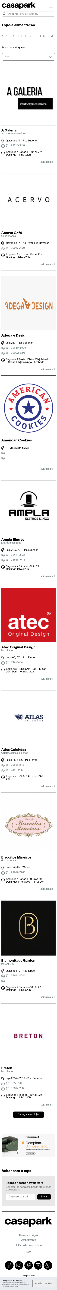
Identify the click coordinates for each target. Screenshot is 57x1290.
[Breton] (28, 1037)
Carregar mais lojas (28, 1114)
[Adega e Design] (28, 305)
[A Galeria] (28, 100)
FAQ (28, 1252)
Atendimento (28, 1240)
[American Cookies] (28, 409)
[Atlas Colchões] (28, 719)
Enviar (44, 1197)
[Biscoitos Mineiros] (28, 827)
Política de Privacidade (10, 1286)
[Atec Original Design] (28, 617)
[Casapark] (18, 8)
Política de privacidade (29, 1246)
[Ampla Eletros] (28, 509)
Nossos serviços (28, 1235)
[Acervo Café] (28, 202)
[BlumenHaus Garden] (28, 929)
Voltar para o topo (16, 1171)
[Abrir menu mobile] (51, 6)
